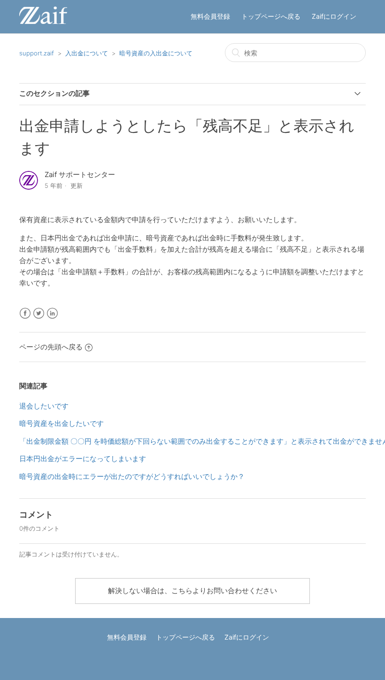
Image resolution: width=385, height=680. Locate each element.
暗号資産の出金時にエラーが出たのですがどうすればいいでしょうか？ (132, 476)
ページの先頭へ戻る (51, 346)
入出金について (86, 53)
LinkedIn (52, 313)
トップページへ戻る (270, 16)
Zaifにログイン (334, 16)
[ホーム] (43, 21)
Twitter (39, 313)
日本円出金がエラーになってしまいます (82, 458)
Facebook (25, 313)
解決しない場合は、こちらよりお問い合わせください (192, 590)
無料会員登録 (210, 16)
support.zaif (36, 53)
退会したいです (44, 406)
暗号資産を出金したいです (61, 423)
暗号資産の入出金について (155, 53)
